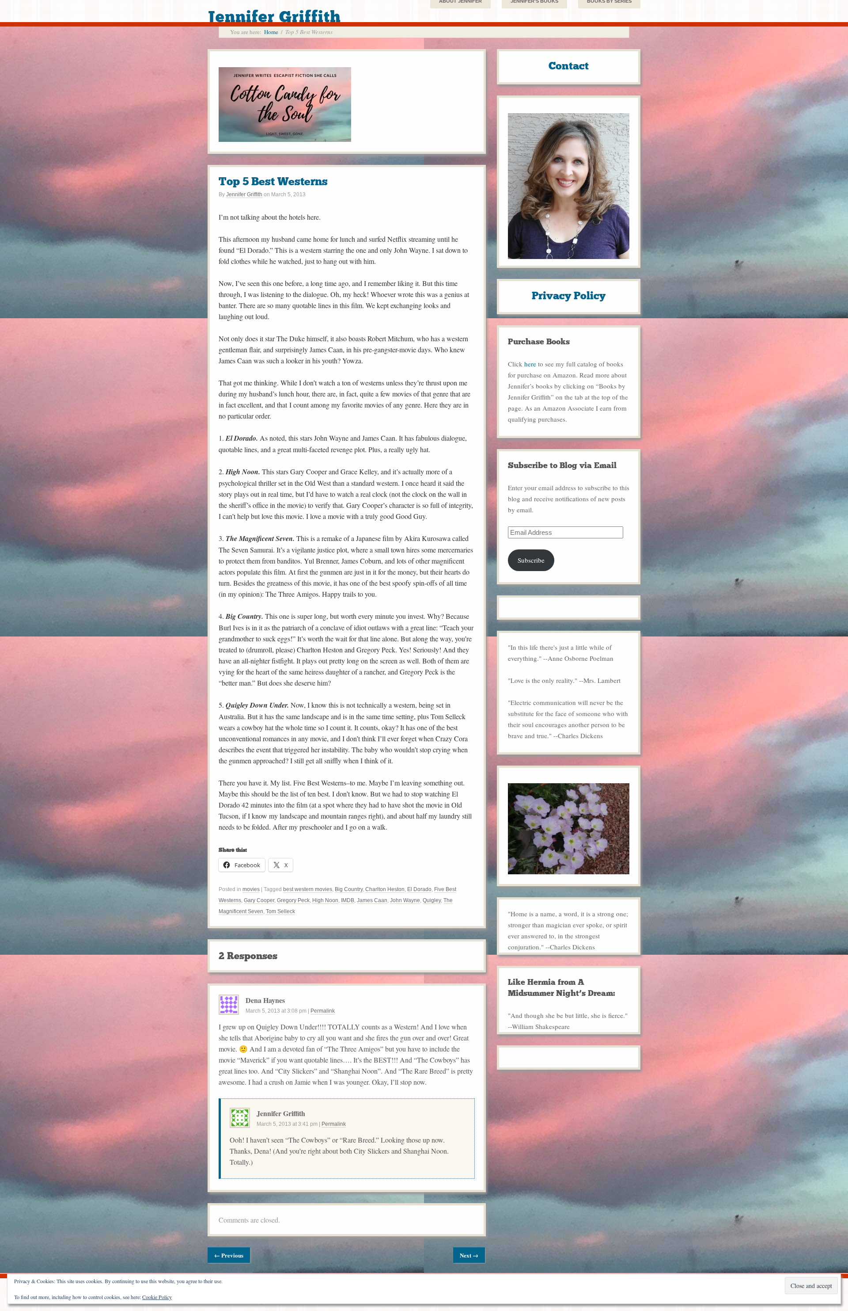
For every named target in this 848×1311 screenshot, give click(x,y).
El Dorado (419, 889)
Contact (569, 65)
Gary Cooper (259, 900)
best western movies (307, 889)
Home (271, 32)
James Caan (372, 900)
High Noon (325, 900)
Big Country (349, 889)
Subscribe (531, 560)
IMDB (347, 900)
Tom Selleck (280, 911)
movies (251, 889)
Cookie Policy (157, 1296)
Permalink (322, 1011)
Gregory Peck (293, 900)
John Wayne (405, 900)
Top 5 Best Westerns (273, 181)
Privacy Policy (569, 295)
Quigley (432, 900)
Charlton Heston (385, 889)
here (530, 363)
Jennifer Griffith (244, 194)
